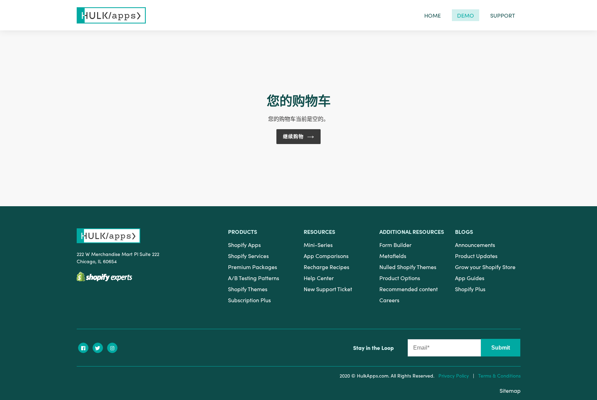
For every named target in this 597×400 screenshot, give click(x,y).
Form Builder (395, 244)
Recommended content (408, 289)
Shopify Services (248, 255)
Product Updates (476, 255)
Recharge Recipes (326, 266)
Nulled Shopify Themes (407, 266)
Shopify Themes (247, 289)
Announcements (475, 244)
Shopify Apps (244, 244)
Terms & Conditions (499, 375)
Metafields (392, 255)
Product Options (399, 278)
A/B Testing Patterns (253, 278)
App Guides (469, 278)
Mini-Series (318, 244)
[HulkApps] (111, 15)
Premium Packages (252, 266)
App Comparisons (326, 255)
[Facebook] (83, 348)
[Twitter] (98, 348)
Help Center (319, 278)
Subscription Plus (249, 300)
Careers (389, 300)
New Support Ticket (328, 289)
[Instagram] (112, 348)
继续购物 (293, 136)
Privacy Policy (453, 375)
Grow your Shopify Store (485, 266)
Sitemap (510, 390)
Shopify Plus (470, 289)
